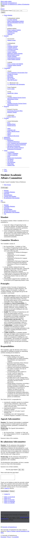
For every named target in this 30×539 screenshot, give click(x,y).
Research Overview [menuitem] (12, 109)
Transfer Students (11, 56)
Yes (19, 469)
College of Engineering (23, 4)
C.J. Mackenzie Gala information (16, 84)
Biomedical (10, 140)
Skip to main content (6, 1)
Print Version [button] (7, 184)
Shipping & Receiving (13, 136)
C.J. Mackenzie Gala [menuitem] (12, 83)
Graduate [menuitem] (9, 62)
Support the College (12, 93)
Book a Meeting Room (13, 131)
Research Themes (12, 112)
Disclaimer (3, 537)
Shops (9, 134)
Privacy (9, 537)
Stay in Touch (11, 78)
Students (6, 36)
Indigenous (7, 137)
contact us (7, 488)
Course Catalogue (12, 52)
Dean (8, 156)
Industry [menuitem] (9, 96)
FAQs (8, 44)
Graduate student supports (14, 65)
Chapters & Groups (12, 74)
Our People (10, 161)
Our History (10, 159)
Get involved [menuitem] (10, 38)
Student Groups (11, 40)
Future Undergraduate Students (15, 21)
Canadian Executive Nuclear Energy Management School (17, 104)
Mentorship (10, 77)
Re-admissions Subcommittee (12, 198)
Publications (10, 163)
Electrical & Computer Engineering (16, 144)
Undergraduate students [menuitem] (13, 18)
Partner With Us (11, 116)
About (5, 150)
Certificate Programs (12, 49)
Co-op (9, 100)
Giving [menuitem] (9, 91)
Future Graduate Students (14, 30)
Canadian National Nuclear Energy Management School (16, 98)
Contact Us (7, 494)
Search (3, 12)
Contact (9, 66)
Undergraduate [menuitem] (11, 43)
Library (9, 133)
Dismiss (12, 491)
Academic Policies (12, 47)
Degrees (9, 24)
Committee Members (9, 192)
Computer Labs (11, 130)
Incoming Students (12, 19)
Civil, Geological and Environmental (17, 143)
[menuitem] (16, 25)
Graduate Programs (12, 31)
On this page (4, 187)
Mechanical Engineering (13, 146)
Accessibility (15, 537)
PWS (2, 9)
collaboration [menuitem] (10, 115)
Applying (9, 25)
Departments (7, 138)
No (23, 469)
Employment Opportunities (14, 158)
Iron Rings (10, 75)
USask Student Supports (13, 59)
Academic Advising (12, 46)
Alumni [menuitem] (9, 71)
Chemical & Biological (13, 141)
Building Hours (11, 124)
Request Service (11, 125)
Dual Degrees (11, 33)
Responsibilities (8, 195)
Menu (2, 6)
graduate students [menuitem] (11, 28)
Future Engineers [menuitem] (11, 87)
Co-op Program (11, 50)
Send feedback (5, 491)
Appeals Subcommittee (10, 196)
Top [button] (2, 200)
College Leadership (12, 155)
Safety (9, 128)
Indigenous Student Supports (14, 53)
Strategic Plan (11, 165)
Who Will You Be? (12, 80)
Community (7, 68)
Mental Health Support (13, 55)
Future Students (8, 15)
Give (5, 169)
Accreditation (10, 152)
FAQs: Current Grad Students (15, 63)
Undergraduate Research (13, 58)
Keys (8, 122)
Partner (9, 102)
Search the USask (7, 10)
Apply (5, 171)
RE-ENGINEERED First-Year (15, 22)
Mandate (6, 190)
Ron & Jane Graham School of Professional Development (15, 148)
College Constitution (12, 153)
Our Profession (11, 162)
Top (5, 213)
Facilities (6, 118)
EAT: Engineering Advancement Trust (17, 72)
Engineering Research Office (15, 111)
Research (6, 106)
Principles (6, 193)
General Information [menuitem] (12, 121)
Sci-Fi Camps (10, 88)
